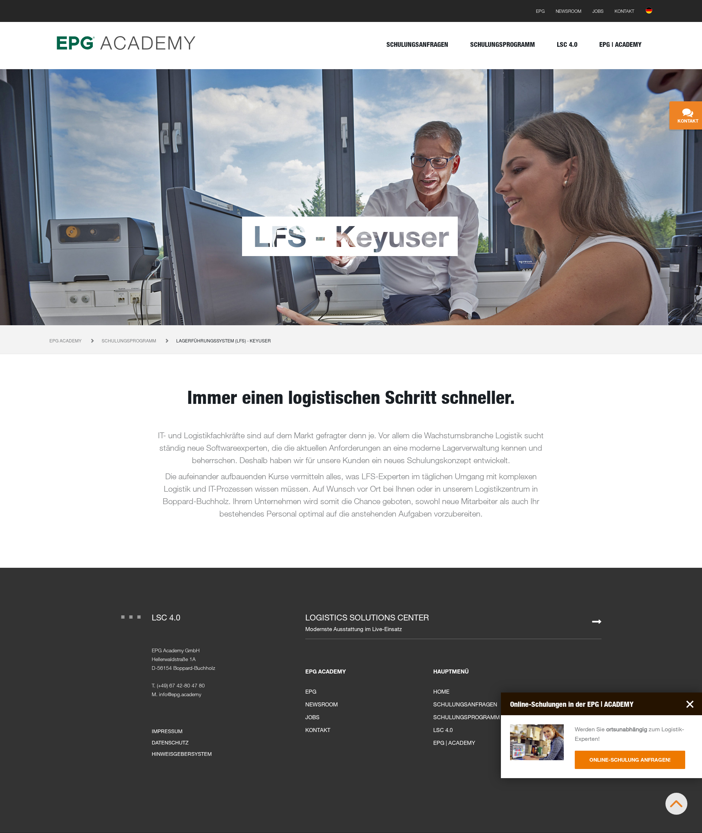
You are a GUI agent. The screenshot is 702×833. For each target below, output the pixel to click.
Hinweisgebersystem (182, 754)
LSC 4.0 (166, 617)
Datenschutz (170, 742)
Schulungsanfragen (465, 704)
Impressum (167, 731)
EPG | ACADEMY (454, 742)
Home (441, 691)
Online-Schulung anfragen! (630, 760)
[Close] (690, 703)
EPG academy (66, 340)
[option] (351, 197)
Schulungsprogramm (129, 340)
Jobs (312, 717)
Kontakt (318, 730)
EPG (310, 691)
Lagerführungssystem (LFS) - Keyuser (223, 340)
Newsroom (321, 704)
